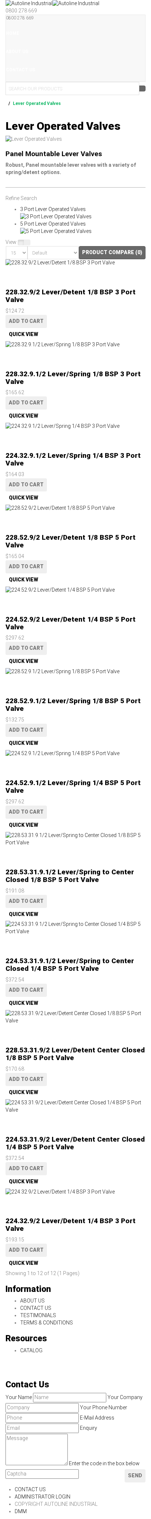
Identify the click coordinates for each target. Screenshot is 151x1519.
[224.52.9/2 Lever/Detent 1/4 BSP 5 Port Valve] (75, 590)
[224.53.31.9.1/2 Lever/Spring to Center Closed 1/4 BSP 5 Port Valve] (75, 928)
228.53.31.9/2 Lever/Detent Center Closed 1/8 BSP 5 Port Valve (75, 1054)
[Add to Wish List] (8, 270)
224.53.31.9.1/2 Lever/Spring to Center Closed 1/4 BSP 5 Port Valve (69, 965)
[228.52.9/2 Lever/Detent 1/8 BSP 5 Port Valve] (75, 508)
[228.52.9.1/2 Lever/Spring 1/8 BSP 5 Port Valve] (75, 671)
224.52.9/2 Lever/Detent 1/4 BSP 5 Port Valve (70, 623)
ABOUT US (32, 1301)
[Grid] (27, 242)
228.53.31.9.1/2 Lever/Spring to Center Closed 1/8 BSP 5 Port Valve (69, 876)
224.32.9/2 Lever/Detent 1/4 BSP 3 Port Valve (70, 1225)
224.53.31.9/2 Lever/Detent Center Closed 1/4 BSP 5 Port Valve (75, 1143)
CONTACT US (35, 1308)
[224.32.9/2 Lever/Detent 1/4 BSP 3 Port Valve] (75, 1192)
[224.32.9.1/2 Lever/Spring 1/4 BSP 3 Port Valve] (75, 426)
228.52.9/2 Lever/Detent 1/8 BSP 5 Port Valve (70, 541)
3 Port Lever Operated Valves (53, 209)
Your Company (125, 1397)
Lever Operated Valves (37, 103)
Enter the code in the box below (104, 1463)
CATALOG (31, 1350)
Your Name (18, 1397)
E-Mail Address (97, 1418)
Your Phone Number (103, 1407)
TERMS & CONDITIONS (46, 1323)
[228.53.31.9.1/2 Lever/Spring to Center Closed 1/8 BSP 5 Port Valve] (75, 839)
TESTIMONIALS (38, 1315)
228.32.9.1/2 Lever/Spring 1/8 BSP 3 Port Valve (73, 378)
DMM (21, 1511)
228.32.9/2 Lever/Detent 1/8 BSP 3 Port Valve (70, 296)
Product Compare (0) (112, 252)
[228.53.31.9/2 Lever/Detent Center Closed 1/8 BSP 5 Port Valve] (75, 1017)
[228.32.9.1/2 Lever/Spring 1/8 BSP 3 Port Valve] (75, 344)
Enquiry (88, 1428)
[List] (21, 242)
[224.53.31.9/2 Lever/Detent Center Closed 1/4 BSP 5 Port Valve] (75, 1106)
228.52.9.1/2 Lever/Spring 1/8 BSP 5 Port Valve (73, 705)
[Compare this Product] (8, 277)
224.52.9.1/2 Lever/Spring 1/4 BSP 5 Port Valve (73, 787)
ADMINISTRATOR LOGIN (42, 1497)
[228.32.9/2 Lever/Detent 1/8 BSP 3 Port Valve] (75, 263)
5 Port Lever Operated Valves (53, 224)
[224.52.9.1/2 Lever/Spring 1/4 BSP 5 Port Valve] (75, 753)
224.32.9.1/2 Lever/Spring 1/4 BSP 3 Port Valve (73, 459)
